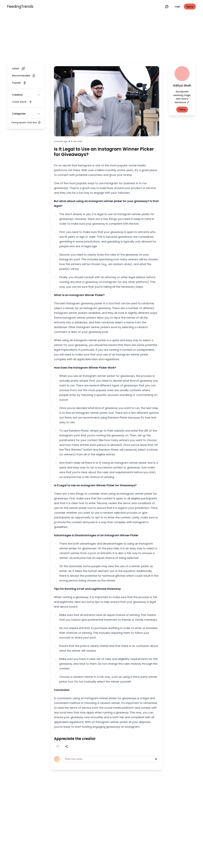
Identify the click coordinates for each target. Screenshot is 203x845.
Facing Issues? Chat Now (24, 122)
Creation (17, 94)
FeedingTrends (20, 6)
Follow (182, 109)
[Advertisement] (101, 37)
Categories (19, 113)
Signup (189, 6)
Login (177, 6)
